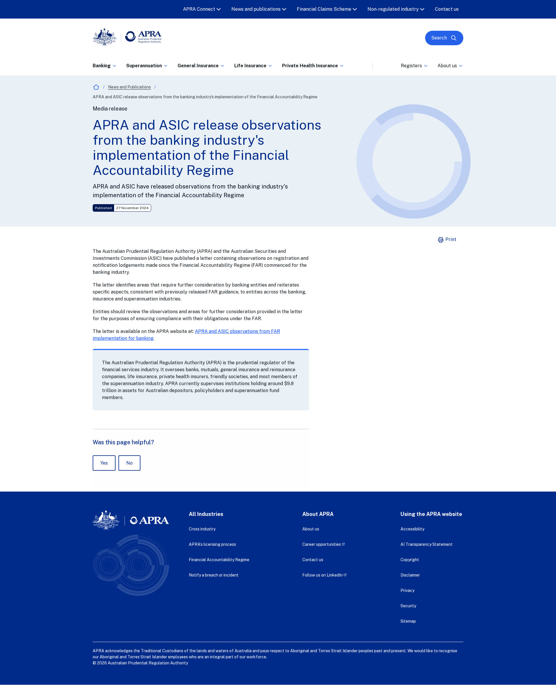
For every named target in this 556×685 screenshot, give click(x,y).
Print (450, 239)
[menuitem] (105, 64)
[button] (105, 67)
